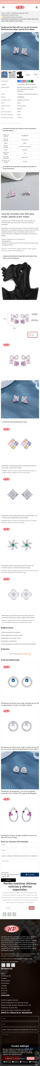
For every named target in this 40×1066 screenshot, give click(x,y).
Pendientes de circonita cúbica (11, 638)
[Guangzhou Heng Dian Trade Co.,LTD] (20, 7)
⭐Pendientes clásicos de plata (11, 17)
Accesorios (31, 874)
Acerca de (4, 990)
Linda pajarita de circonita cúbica (12, 635)
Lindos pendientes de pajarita (10, 632)
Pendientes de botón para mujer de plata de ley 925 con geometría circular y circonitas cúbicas (20, 704)
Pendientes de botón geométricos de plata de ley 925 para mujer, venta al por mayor (18, 467)
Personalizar (5, 983)
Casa (2, 973)
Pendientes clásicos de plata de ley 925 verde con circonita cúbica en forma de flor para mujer (17, 567)
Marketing (33, 1062)
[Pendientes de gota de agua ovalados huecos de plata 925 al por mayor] (20, 814)
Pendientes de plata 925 (9, 641)
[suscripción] (32, 908)
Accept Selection (20, 1058)
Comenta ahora (26, 654)
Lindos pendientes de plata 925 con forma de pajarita (18, 644)
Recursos (4, 988)
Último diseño (5, 981)
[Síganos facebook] (9, 914)
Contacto (4, 993)
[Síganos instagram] (14, 914)
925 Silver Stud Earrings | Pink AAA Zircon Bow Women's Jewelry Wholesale (27, 89)
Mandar (8, 880)
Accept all (30, 1058)
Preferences (25, 1062)
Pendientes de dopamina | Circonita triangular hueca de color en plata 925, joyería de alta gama (19, 792)
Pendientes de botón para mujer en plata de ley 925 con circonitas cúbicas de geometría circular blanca (20, 748)
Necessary (8, 1062)
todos (8, 13)
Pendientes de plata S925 (19, 13)
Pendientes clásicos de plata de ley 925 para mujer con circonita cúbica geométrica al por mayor (19, 517)
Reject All (9, 1058)
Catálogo (4, 986)
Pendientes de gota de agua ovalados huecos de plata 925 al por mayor (18, 836)
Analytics (16, 1062)
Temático (4, 978)
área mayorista (6, 976)
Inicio (3, 13)
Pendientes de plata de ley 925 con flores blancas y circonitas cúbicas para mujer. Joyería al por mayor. (18, 617)
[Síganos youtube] (5, 914)
